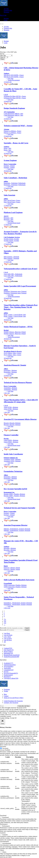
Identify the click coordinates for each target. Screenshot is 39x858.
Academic (8, 663)
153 (5, 623)
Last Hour (7, 633)
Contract (8, 648)
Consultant (8, 670)
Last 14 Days (8, 638)
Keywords (3, 628)
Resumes (6, 12)
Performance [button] (4, 824)
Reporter (7, 676)
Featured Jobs (8, 10)
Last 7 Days (7, 636)
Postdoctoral (8, 675)
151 (5, 619)
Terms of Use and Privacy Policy (13, 698)
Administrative (10, 665)
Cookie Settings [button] (4, 718)
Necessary (5, 748)
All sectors (8, 666)
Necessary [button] (3, 746)
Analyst (7, 668)
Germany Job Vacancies (11, 702)
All (5, 642)
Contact (6, 696)
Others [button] (2, 850)
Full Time (9, 650)
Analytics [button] (3, 833)
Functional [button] (3, 815)
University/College (11, 678)
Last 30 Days (8, 640)
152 (5, 621)
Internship (8, 653)
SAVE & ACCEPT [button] (6, 857)
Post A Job (3, 15)
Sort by (2, 54)
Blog (5, 694)
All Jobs (6, 9)
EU (6, 671)
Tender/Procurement (11, 656)
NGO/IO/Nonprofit (11, 673)
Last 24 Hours (8, 635)
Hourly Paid (8, 651)
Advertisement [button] (4, 841)
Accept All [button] (13, 718)
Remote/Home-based (12, 655)
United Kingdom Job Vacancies (13, 701)
